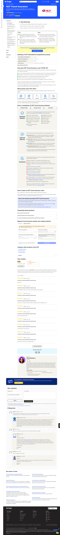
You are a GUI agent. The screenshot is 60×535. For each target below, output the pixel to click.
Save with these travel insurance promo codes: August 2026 (17, 486)
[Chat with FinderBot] (57, 532)
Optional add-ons (9, 34)
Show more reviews (37, 346)
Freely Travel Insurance (10, 480)
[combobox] (27, 231)
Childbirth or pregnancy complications (35, 174)
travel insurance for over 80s (28, 440)
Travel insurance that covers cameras (38, 486)
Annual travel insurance (36, 497)
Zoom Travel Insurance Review (37, 474)
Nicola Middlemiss (31, 358)
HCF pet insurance (21, 250)
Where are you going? (22, 229)
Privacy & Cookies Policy (31, 242)
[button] (11, 21)
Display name (10, 391)
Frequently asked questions (11, 41)
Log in (53, 1)
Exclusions (8, 35)
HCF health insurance (22, 249)
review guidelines (31, 269)
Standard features (9, 32)
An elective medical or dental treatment (35, 178)
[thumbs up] (36, 352)
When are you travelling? (42, 229)
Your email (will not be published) (13, 394)
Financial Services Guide (47, 531)
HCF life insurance (21, 252)
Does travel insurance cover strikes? (38, 492)
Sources (8, 47)
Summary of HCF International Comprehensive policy (11, 23)
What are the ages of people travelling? (25, 234)
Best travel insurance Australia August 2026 (14, 474)
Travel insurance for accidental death (38, 480)
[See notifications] (50, 1)
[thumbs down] (39, 352)
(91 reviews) (15, 12)
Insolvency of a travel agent (33, 168)
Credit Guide (51, 531)
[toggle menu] (35, 231)
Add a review (20, 266)
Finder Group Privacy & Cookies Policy (18, 404)
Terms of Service (27, 405)
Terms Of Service (11, 404)
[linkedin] (29, 361)
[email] (27, 361)
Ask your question (28, 401)
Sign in (15, 400)
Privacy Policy (22, 405)
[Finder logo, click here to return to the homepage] (9, 1)
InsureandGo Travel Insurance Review (13, 491)
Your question (26, 391)
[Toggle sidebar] (3, 6)
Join (57, 1)
